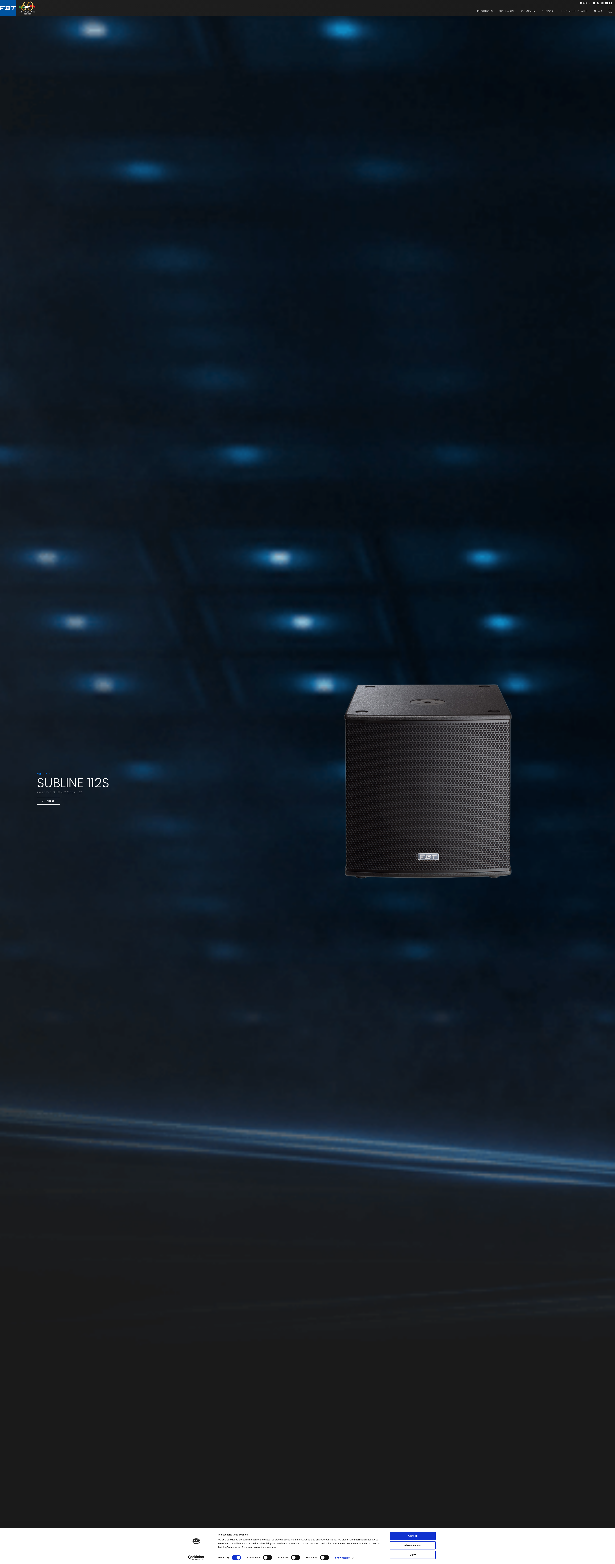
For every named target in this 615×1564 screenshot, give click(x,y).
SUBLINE (42, 774)
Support (548, 11)
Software (507, 11)
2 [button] (255, 816)
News (598, 11)
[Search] (610, 11)
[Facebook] (594, 3)
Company (528, 11)
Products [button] (485, 11)
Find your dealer (575, 11)
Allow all (413, 1536)
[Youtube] (610, 3)
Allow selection (412, 1545)
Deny (413, 1554)
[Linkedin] (606, 3)
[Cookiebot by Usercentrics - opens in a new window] (196, 1557)
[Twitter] (598, 3)
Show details (342, 1557)
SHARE (50, 801)
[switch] (267, 1557)
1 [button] (249, 816)
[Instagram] (602, 3)
